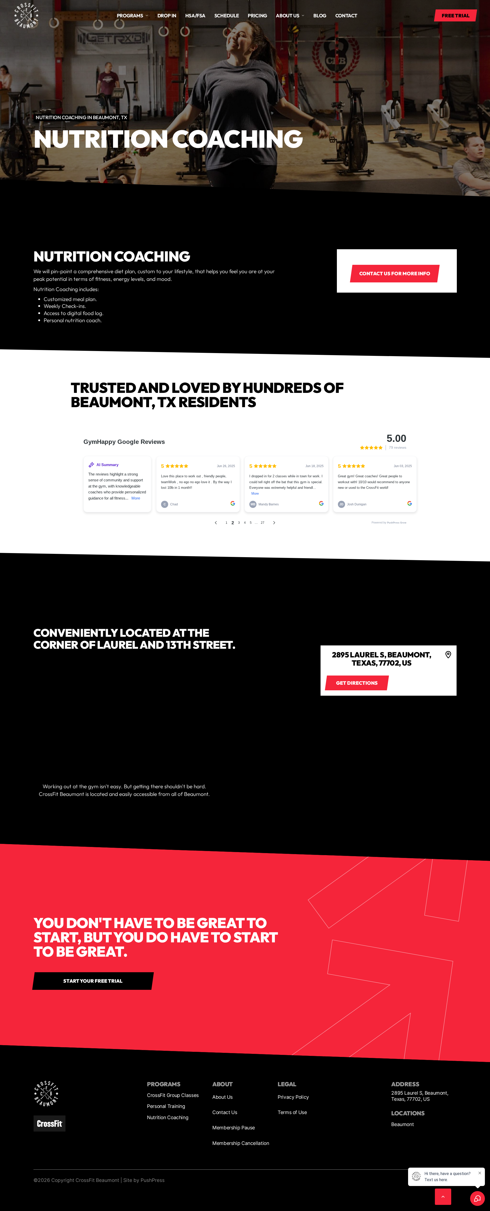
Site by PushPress (144, 1180)
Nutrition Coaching (167, 1117)
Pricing (257, 16)
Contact (346, 16)
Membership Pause (233, 1128)
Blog (319, 16)
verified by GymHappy (54, 1201)
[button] (132, 15)
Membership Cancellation (240, 1143)
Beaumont (402, 1124)
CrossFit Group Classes (173, 1095)
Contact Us (224, 1112)
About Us (222, 1097)
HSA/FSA (195, 16)
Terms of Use (292, 1112)
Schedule (226, 16)
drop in (166, 16)
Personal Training (166, 1106)
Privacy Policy (293, 1097)
